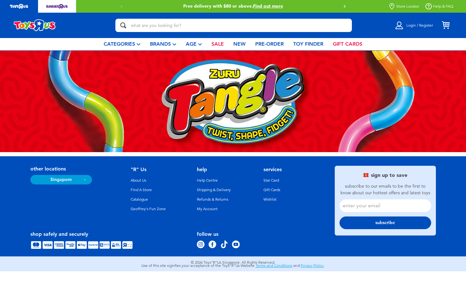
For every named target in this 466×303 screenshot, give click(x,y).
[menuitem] (122, 44)
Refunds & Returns (212, 199)
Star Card (271, 180)
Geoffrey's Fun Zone (148, 209)
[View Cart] (445, 25)
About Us (138, 180)
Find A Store (141, 190)
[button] (344, 6)
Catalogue (139, 199)
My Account (207, 209)
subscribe (385, 222)
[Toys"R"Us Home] (35, 25)
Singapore (61, 179)
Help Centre (207, 180)
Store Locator (407, 6)
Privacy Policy (312, 265)
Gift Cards (271, 190)
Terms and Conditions (274, 265)
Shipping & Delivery (214, 190)
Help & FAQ (443, 6)
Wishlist (269, 199)
